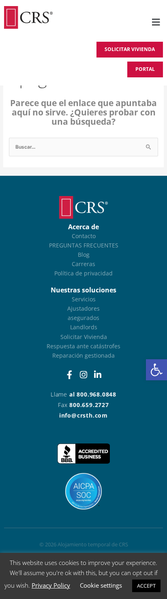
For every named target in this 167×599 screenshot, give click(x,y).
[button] (156, 369)
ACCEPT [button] (146, 585)
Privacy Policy (51, 585)
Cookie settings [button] (101, 585)
